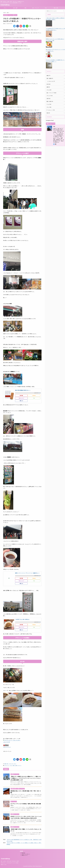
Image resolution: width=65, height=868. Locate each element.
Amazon (34, 395)
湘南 (25, 7)
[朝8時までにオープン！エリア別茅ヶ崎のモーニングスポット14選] (49, 46)
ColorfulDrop (5, 5)
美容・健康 (15, 7)
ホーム (5, 7)
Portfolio (23, 852)
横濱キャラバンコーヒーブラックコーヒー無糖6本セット (27, 573)
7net (34, 398)
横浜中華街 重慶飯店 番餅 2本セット (23, 390)
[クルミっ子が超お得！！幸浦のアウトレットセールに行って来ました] (24, 26)
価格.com (21, 400)
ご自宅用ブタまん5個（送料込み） (22, 619)
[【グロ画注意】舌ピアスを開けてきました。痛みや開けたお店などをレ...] (49, 36)
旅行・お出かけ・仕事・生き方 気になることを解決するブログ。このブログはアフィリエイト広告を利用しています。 (9, 863)
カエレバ (39, 392)
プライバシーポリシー (26, 854)
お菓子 (16, 765)
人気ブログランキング (7, 747)
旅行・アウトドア (35, 7)
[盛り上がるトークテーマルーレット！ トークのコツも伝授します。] (49, 57)
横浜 (14, 765)
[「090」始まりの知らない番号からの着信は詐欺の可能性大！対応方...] (49, 25)
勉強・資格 (56, 7)
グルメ (15, 763)
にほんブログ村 (6, 742)
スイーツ (19, 765)
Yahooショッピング (21, 580)
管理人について (25, 855)
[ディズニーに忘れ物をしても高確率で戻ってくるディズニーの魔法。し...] (49, 67)
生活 (46, 7)
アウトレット (6, 765)
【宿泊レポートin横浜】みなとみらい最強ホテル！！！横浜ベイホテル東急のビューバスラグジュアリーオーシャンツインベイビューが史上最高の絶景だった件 (25, 778)
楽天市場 (21, 395)
